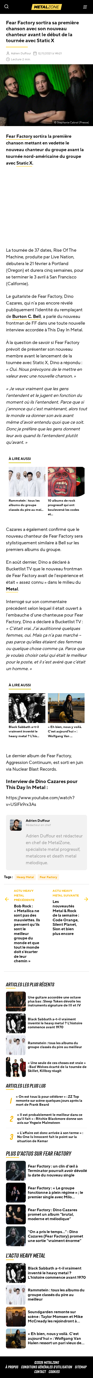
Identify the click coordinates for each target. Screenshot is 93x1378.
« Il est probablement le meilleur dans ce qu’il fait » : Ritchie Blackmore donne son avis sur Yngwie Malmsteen (50, 1119)
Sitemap (81, 1367)
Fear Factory (19, 136)
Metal (12, 589)
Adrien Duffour (21, 53)
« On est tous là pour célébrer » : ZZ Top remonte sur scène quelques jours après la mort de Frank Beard (49, 1101)
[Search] (23, 7)
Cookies (54, 1372)
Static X (24, 163)
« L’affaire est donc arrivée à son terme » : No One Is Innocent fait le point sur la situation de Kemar (50, 1137)
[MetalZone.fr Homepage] (46, 7)
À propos (11, 1367)
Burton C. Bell (26, 316)
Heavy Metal (25, 877)
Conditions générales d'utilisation (46, 1367)
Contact (40, 1372)
